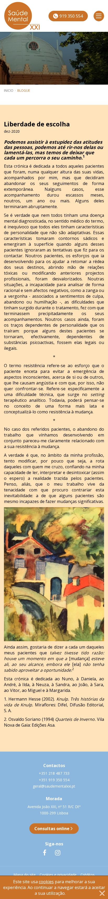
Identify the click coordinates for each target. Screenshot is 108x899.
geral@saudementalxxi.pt (54, 786)
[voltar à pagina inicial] (12, 16)
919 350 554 (70, 16)
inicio (8, 90)
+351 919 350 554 (54, 779)
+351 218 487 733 (54, 773)
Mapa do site (24, 874)
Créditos (87, 874)
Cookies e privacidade (58, 874)
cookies (46, 882)
